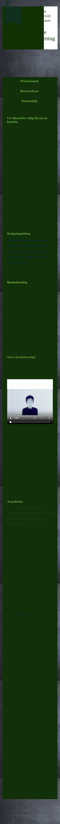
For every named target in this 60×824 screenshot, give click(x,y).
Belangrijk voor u (14, 524)
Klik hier (14, 723)
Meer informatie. (35, 262)
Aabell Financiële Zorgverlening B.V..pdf (25, 697)
